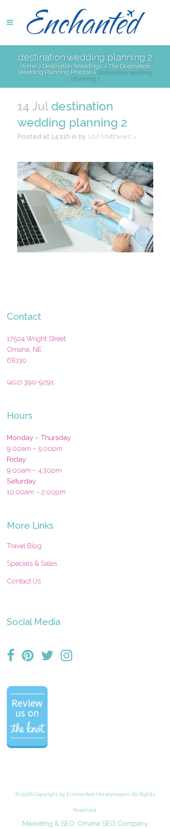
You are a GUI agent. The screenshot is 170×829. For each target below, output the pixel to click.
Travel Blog (24, 546)
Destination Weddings (72, 66)
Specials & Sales (32, 563)
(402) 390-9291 (30, 382)
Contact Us (24, 581)
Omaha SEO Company (113, 824)
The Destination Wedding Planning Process (84, 69)
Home (28, 66)
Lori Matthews (109, 137)
